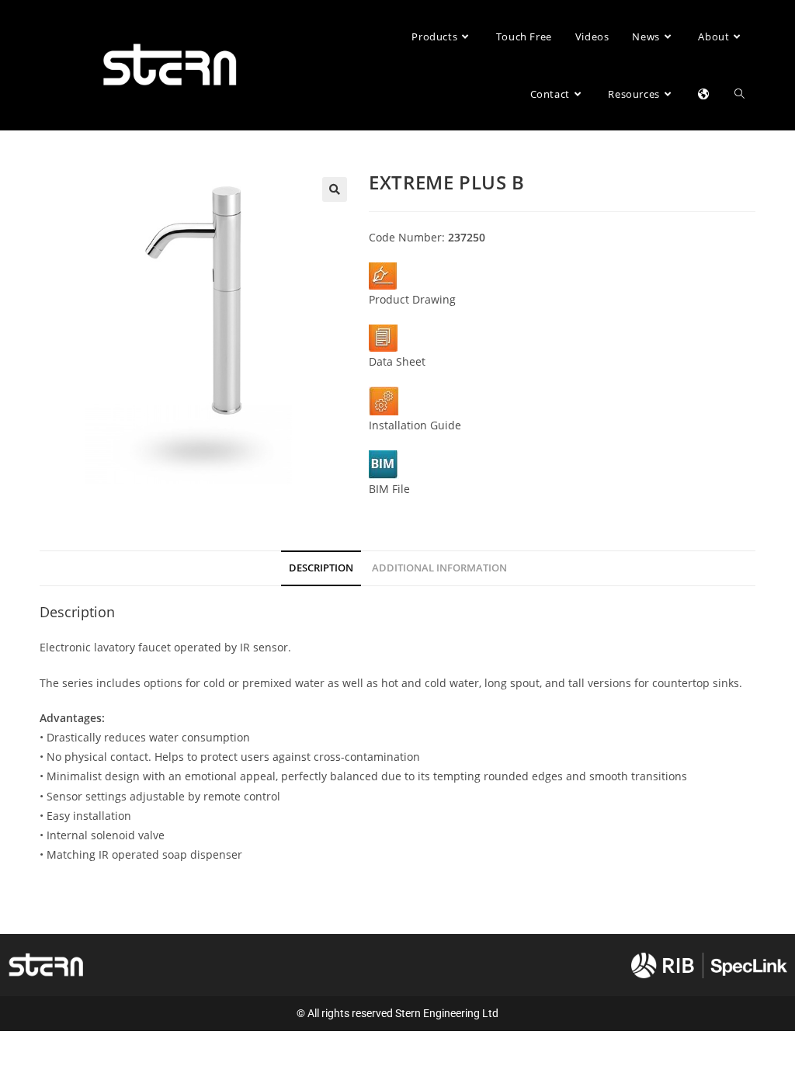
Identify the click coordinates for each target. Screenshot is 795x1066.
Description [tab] (321, 568)
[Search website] (739, 94)
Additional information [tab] (439, 568)
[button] (334, 189)
